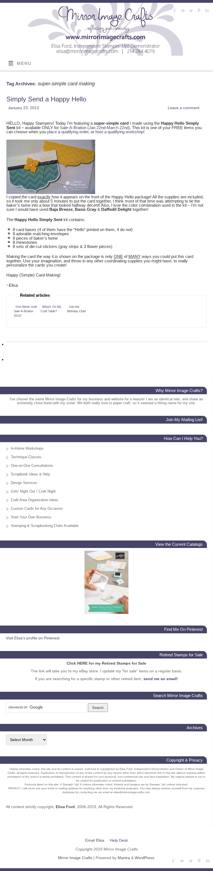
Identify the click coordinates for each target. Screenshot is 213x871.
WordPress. (145, 858)
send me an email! (160, 679)
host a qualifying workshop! (119, 131)
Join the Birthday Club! (76, 309)
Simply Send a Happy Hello (46, 99)
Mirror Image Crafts (75, 858)
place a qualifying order (67, 131)
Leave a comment (183, 108)
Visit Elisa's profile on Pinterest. (33, 638)
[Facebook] (174, 10)
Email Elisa (94, 840)
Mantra (124, 858)
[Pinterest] (198, 10)
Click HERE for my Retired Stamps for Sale (106, 663)
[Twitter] (190, 10)
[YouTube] (182, 10)
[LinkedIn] (206, 10)
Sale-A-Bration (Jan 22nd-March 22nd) (95, 127)
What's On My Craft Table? (50, 309)
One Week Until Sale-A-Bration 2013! (25, 311)
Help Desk (119, 840)
